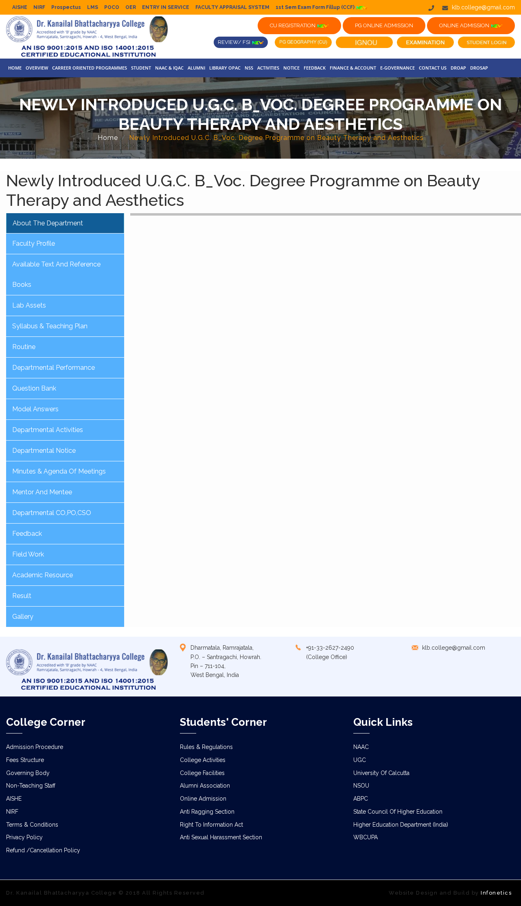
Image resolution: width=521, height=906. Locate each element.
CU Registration (293, 25)
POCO (111, 7)
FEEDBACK (315, 68)
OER (130, 7)
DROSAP (479, 68)
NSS (249, 68)
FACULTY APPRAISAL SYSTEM (232, 7)
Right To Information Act (211, 824)
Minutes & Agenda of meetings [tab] (59, 471)
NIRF (39, 7)
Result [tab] (21, 596)
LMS (92, 7)
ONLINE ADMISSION (464, 25)
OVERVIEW (37, 68)
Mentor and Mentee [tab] (42, 492)
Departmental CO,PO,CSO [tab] (51, 513)
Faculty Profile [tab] (33, 243)
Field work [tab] (28, 554)
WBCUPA (365, 837)
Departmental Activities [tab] (47, 430)
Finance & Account (353, 68)
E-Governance (397, 68)
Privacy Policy (24, 837)
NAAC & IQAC (169, 68)
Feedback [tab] (27, 533)
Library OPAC (225, 68)
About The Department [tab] (48, 223)
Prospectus (66, 7)
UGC (359, 760)
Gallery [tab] (22, 616)
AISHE (19, 7)
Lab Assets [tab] (29, 305)
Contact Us (433, 68)
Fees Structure (25, 760)
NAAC (361, 747)
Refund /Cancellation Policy (43, 850)
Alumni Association (205, 785)
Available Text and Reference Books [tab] (56, 274)
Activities (268, 68)
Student (141, 68)
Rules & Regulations (206, 747)
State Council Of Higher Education (397, 811)
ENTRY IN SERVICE (165, 7)
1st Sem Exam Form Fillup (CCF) (316, 7)
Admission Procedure (34, 747)
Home (15, 68)
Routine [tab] (23, 347)
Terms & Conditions (32, 824)
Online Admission (203, 798)
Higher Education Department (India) (400, 824)
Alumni (196, 68)
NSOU (361, 785)
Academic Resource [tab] (42, 575)
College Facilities (202, 773)
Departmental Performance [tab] (53, 367)
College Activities (202, 760)
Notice (291, 68)
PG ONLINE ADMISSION (384, 25)
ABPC (360, 798)
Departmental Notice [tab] (44, 450)
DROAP (458, 68)
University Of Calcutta (381, 773)
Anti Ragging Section (207, 811)
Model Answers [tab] (35, 409)
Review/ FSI (235, 42)
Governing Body (28, 773)
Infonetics (496, 893)
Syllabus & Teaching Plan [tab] (50, 326)
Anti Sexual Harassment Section (221, 837)
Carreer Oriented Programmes (89, 68)
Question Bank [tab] (34, 388)
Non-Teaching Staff (30, 785)
